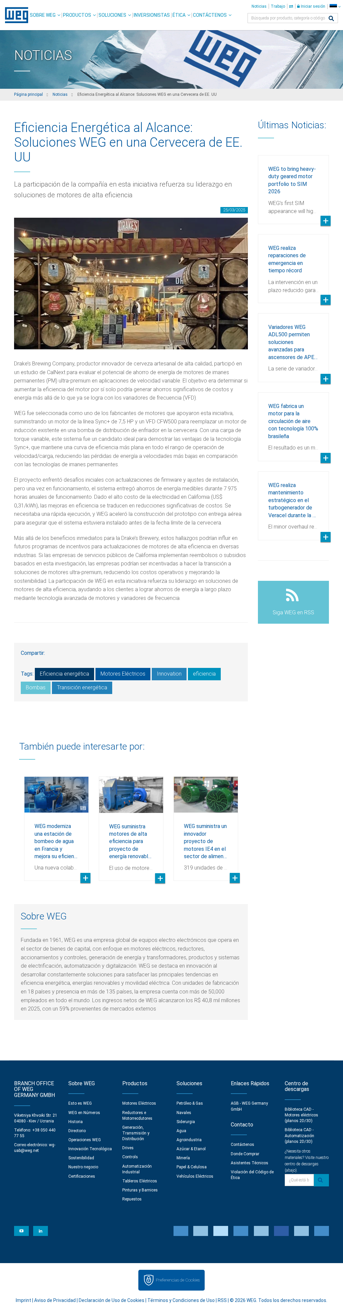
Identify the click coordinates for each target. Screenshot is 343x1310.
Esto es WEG (80, 1103)
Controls (130, 1157)
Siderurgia (186, 1121)
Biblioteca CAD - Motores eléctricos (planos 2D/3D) (301, 1115)
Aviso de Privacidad (55, 1300)
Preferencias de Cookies (178, 1280)
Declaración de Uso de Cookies (111, 1300)
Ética (179, 15)
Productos (77, 15)
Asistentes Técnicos (249, 1163)
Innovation (169, 674)
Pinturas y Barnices (140, 1190)
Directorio (77, 1130)
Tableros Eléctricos (139, 1181)
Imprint (23, 1300)
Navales (184, 1112)
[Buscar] (331, 19)
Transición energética (82, 687)
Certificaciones (81, 1176)
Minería (183, 1158)
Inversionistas (152, 15)
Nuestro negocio (83, 1167)
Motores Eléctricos (122, 674)
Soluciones (112, 15)
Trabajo (278, 6)
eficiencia (204, 674)
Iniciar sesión (312, 6)
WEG (14, 15)
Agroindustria (189, 1139)
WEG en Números (84, 1112)
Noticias (259, 6)
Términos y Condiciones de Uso (181, 1300)
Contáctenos (210, 15)
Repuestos (132, 1199)
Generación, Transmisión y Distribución (135, 1133)
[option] (56, 823)
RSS (222, 1300)
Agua (181, 1130)
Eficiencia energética (64, 674)
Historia (75, 1121)
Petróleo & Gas (190, 1103)
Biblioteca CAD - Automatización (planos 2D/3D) (299, 1135)
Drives (128, 1148)
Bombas (36, 687)
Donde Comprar (245, 1154)
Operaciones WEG (84, 1139)
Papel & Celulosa (192, 1167)
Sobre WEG (43, 15)
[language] (335, 6)
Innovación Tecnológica (90, 1149)
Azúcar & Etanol (191, 1149)
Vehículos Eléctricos (195, 1176)
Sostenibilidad (81, 1158)
